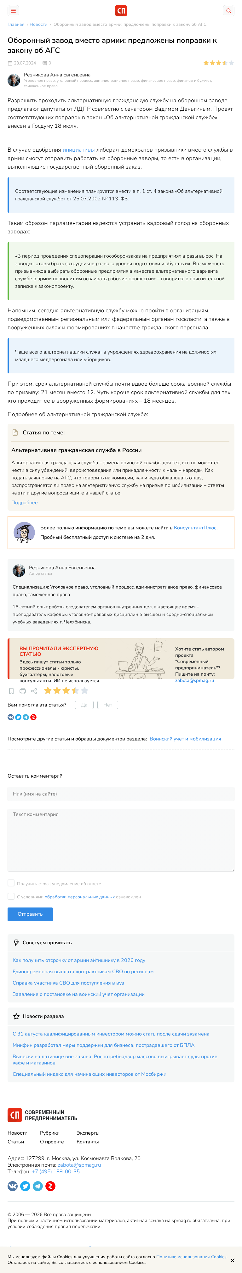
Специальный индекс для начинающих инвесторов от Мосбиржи (89, 1074)
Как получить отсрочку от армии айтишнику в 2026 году (79, 960)
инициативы (79, 150)
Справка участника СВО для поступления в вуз (68, 983)
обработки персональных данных (80, 897)
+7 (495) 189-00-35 (56, 1171)
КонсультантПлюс (195, 527)
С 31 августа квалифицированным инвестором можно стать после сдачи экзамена (111, 1034)
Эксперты (88, 1133)
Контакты (88, 1142)
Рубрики (50, 1133)
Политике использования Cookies (191, 1257)
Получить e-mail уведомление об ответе (59, 884)
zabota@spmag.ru (194, 680)
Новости (17, 1133)
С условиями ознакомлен (79, 897)
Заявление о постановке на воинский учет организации (79, 994)
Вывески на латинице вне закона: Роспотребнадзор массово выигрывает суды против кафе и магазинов (115, 1059)
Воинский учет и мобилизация (185, 738)
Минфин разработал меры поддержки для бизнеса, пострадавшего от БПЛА (104, 1045)
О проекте (52, 1142)
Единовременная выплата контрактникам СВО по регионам (83, 972)
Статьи (16, 1142)
